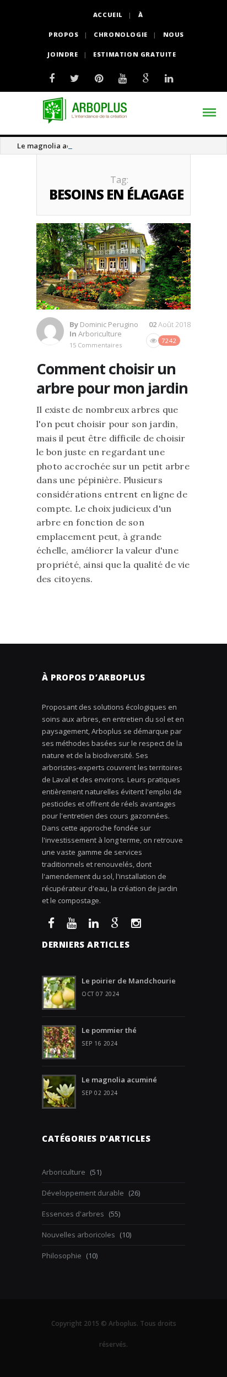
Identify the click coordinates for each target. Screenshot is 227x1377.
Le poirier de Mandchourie (129, 981)
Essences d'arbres (73, 1214)
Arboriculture (100, 334)
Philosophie (62, 1255)
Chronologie (121, 34)
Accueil (108, 14)
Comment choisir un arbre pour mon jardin (112, 378)
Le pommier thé (109, 1030)
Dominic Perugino (109, 324)
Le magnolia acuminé (55, 146)
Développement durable (83, 1193)
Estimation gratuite (134, 54)
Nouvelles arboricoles (78, 1235)
